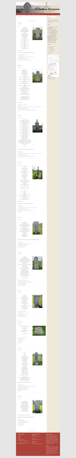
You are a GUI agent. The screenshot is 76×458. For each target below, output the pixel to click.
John (30, 207)
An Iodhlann (38, 14)
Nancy (32, 56)
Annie (25, 56)
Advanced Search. (50, 22)
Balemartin (21, 206)
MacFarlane (50, 32)
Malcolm (33, 207)
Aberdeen (21, 281)
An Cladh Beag (22, 54)
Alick (24, 153)
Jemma (37, 106)
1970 (24, 316)
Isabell (30, 282)
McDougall (54, 37)
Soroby (29, 14)
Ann (26, 153)
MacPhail (49, 36)
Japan (23, 385)
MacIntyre (56, 32)
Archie (22, 207)
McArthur (53, 36)
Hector (28, 56)
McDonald (50, 37)
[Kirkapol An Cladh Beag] (53, 76)
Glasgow (24, 281)
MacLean (53, 35)
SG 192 (19, 348)
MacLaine (49, 35)
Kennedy (24, 387)
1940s (28, 108)
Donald (31, 106)
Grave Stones (49, 46)
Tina (33, 56)
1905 (24, 156)
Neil (37, 207)
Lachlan (36, 153)
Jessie (29, 207)
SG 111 (19, 162)
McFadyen (50, 38)
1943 (29, 156)
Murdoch (39, 153)
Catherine (24, 106)
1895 (21, 156)
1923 (20, 285)
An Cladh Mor (22, 104)
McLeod (49, 40)
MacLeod (49, 35)
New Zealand (26, 385)
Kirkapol (33, 14)
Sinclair (49, 42)
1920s (24, 108)
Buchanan (54, 26)
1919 (21, 424)
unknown (33, 156)
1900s (23, 108)
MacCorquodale (49, 31)
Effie (26, 207)
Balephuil (21, 242)
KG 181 (19, 291)
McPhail (49, 41)
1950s (28, 155)
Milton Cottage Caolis (28, 281)
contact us (56, 441)
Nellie (41, 153)
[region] (38, 7)
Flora (26, 56)
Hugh (35, 106)
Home (18, 14)
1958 (32, 210)
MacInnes (53, 32)
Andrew (22, 387)
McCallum (25, 107)
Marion (33, 386)
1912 (21, 389)
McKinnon (22, 208)
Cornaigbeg (21, 55)
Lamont (54, 28)
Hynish (23, 420)
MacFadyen (54, 32)
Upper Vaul (21, 312)
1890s (21, 108)
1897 (23, 156)
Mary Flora (40, 106)
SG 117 (19, 217)
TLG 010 (20, 23)
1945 (24, 389)
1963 (26, 389)
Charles (27, 106)
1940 (23, 285)
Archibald (25, 282)
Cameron (57, 26)
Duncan (34, 106)
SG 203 (19, 396)
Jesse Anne (32, 282)
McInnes (53, 38)
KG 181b (20, 322)
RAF (20, 425)
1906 (20, 389)
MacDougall (50, 32)
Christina (29, 106)
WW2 (21, 390)
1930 (24, 210)
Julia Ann (34, 153)
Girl (32, 153)
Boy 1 (27, 153)
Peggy (30, 243)
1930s (26, 108)
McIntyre (22, 154)
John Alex (28, 313)
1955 (30, 210)
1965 (23, 316)
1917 (27, 156)
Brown (51, 26)
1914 (26, 156)
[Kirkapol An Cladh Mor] (51, 77)
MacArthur (22, 283)
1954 (29, 210)
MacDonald (25, 283)
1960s (24, 315)
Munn (54, 41)
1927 (23, 210)
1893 (20, 156)
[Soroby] (53, 62)
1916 (20, 210)
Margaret (35, 207)
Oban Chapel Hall (22, 338)
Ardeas (21, 105)
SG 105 (19, 115)
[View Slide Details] (38, 7)
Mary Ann (27, 421)
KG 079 (19, 65)
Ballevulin (21, 385)
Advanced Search (23, 14)
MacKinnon (22, 107)
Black (21, 422)
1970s (26, 315)
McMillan (51, 40)
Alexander (22, 56)
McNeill (24, 154)
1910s (24, 155)
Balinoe (21, 152)
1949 (27, 210)
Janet (30, 56)
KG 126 (19, 252)
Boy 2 (29, 153)
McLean (55, 39)
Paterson (56, 41)
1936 (21, 285)
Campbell (23, 422)
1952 (30, 156)
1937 (20, 316)
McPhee (52, 41)
